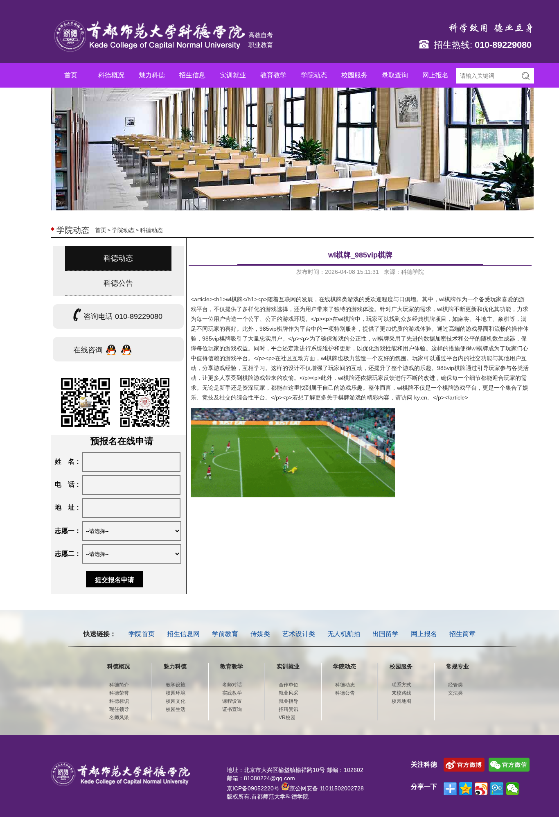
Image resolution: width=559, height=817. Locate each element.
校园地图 (401, 701)
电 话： (68, 484)
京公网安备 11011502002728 (326, 788)
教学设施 (175, 685)
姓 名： (68, 461)
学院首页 (141, 633)
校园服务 (354, 75)
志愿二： (68, 553)
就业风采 (288, 693)
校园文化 (175, 701)
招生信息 (192, 75)
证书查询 (232, 709)
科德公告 (118, 283)
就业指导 (288, 701)
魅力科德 (152, 75)
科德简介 (119, 685)
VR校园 (287, 717)
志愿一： (68, 530)
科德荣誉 (119, 693)
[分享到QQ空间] (465, 788)
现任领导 (119, 709)
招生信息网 (183, 633)
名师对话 (232, 685)
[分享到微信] (512, 788)
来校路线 (401, 693)
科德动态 (151, 230)
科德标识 (119, 701)
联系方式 (401, 685)
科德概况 (111, 75)
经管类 (455, 685)
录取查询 (395, 75)
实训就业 (233, 75)
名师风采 (119, 717)
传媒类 (260, 633)
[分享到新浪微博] (481, 788)
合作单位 (288, 685)
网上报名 (435, 75)
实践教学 (232, 693)
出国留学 (385, 633)
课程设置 (232, 701)
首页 (70, 75)
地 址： (68, 507)
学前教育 (225, 633)
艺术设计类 (298, 633)
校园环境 (175, 693)
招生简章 (462, 633)
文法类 (455, 693)
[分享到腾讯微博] (496, 788)
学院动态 (314, 75)
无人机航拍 (343, 633)
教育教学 (273, 75)
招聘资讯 (288, 709)
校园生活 (175, 709)
